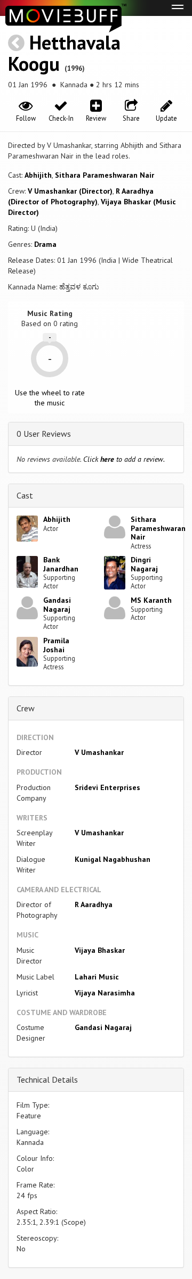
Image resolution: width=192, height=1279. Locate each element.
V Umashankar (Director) (70, 191)
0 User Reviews (44, 433)
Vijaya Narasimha (105, 993)
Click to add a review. (124, 459)
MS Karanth (151, 600)
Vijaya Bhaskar (100, 950)
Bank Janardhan (60, 564)
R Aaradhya (94, 904)
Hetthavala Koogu (64, 53)
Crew (26, 708)
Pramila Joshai (56, 645)
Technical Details (47, 1079)
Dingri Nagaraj (144, 564)
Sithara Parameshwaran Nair (104, 175)
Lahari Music (97, 977)
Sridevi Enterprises (107, 787)
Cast (25, 495)
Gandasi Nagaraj (57, 604)
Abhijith (38, 175)
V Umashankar (99, 752)
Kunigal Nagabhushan (112, 859)
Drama (45, 244)
